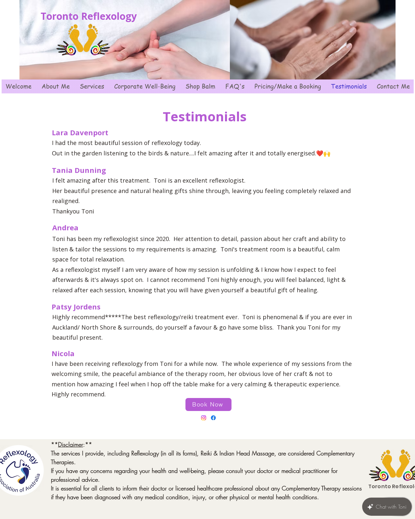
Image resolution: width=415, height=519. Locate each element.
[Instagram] (203, 418)
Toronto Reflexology (89, 16)
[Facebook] (213, 418)
